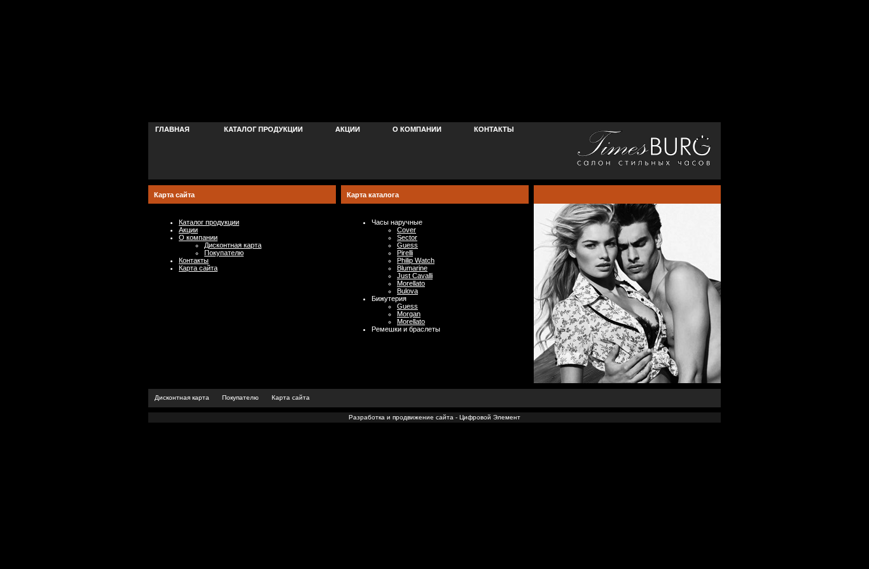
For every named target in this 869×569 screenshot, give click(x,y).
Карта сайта (198, 268)
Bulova (407, 291)
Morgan (409, 314)
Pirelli (405, 252)
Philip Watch (415, 260)
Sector (407, 237)
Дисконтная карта (232, 245)
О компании (417, 129)
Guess (407, 245)
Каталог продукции (263, 129)
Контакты (494, 129)
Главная (172, 129)
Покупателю (224, 252)
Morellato (411, 283)
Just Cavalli (415, 275)
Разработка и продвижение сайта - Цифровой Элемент (434, 417)
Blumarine (412, 268)
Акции (347, 129)
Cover (406, 230)
